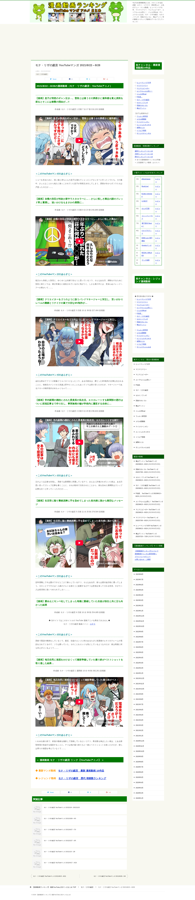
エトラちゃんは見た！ (145, 91)
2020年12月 (140, 741)
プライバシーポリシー (143, 557)
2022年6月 (139, 647)
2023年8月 (139, 574)
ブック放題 (146, 260)
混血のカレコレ (142, 105)
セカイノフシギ (142, 102)
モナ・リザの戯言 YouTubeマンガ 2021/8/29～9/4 (110, 876)
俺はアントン (141, 108)
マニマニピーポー (143, 88)
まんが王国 (145, 208)
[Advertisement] (97, 41)
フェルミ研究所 (142, 116)
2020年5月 (139, 777)
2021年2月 (139, 730)
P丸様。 (140, 97)
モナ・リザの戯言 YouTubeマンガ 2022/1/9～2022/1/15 (62, 807)
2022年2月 (139, 668)
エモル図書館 (141, 119)
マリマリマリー (142, 85)
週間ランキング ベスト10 (144, 151)
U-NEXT (144, 201)
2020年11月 (140, 746)
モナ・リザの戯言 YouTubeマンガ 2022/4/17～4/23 (60, 862)
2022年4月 (139, 657)
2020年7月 (139, 767)
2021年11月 (140, 684)
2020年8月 (139, 762)
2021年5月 (139, 715)
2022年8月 (139, 637)
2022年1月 (139, 673)
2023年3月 (139, 600)
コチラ (92, 624)
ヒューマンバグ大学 (144, 83)
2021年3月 (139, 725)
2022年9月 (139, 631)
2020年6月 (139, 772)
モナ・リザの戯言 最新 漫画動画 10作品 (81, 770)
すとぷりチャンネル (144, 133)
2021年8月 (139, 699)
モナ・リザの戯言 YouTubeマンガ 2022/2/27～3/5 (60, 840)
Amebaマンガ (146, 245)
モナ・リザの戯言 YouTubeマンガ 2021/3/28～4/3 (60, 818)
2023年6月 (139, 585)
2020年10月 (140, 751)
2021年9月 (139, 694)
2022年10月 (140, 626)
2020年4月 (139, 782)
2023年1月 (139, 611)
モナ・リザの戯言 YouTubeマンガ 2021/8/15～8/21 (49, 876)
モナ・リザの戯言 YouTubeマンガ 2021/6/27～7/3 (60, 829)
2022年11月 (140, 621)
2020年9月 (139, 756)
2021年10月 (140, 689)
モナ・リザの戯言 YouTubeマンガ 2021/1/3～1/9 (59, 851)
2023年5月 (139, 590)
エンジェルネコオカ (144, 125)
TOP (54, 887)
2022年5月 (139, 652)
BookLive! (145, 186)
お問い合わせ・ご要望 (143, 559)
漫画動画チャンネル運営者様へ (146, 554)
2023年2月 (139, 605)
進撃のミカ (141, 127)
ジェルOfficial (141, 94)
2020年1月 (139, 798)
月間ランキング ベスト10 (144, 154)
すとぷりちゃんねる (144, 347)
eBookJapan (146, 179)
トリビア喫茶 (141, 130)
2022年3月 (139, 663)
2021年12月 (140, 678)
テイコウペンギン (143, 122)
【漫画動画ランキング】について (146, 551)
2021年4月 (139, 720)
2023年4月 (139, 595)
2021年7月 (139, 704)
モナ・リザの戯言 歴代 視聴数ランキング (82, 778)
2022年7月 (139, 642)
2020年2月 (139, 793)
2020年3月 (139, 788)
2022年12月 (140, 616)
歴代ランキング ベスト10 (144, 157)
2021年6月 (139, 710)
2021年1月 (139, 736)
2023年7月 (139, 579)
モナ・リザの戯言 (41, 74)
